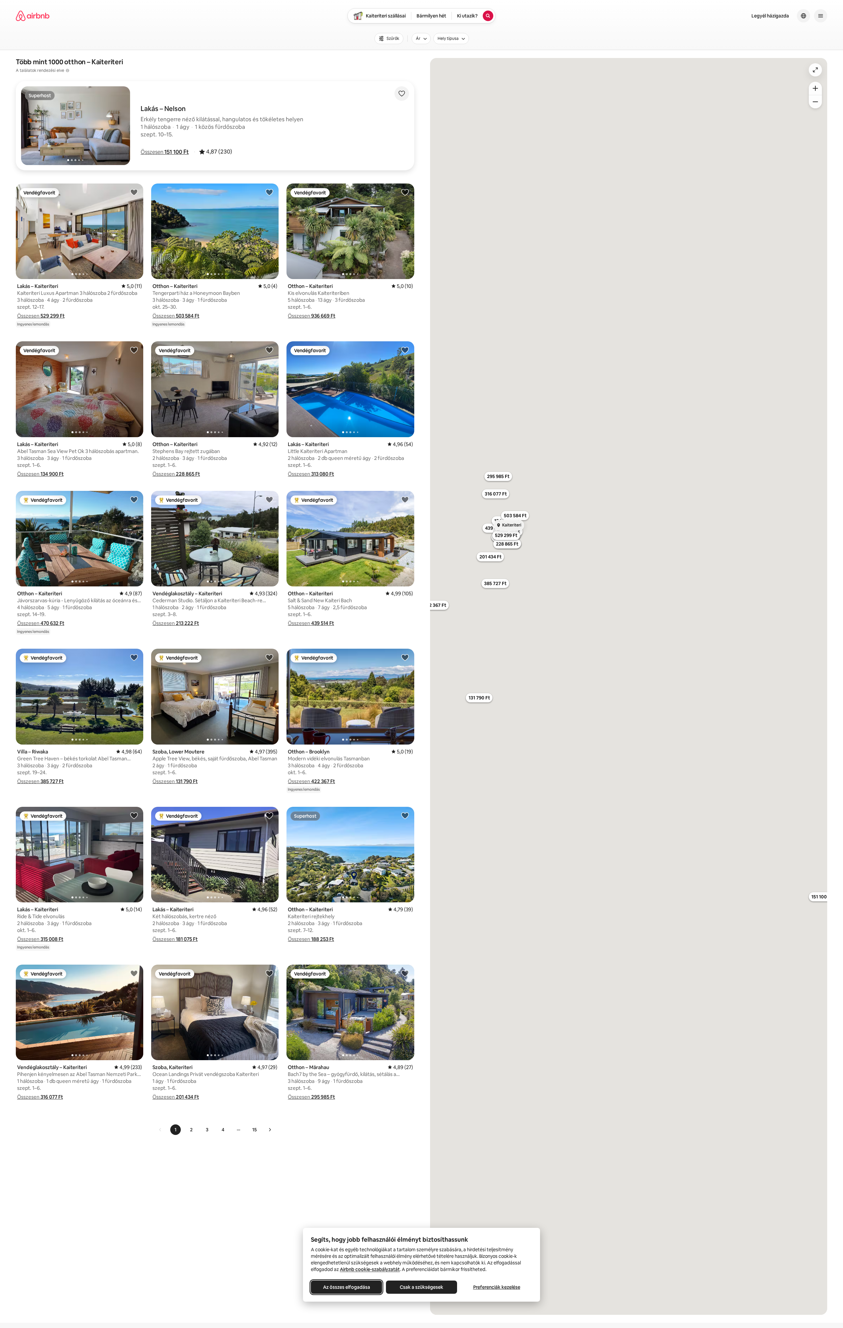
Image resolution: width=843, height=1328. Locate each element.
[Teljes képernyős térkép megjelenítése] (815, 69)
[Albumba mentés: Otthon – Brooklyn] (405, 657)
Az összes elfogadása (346, 1287)
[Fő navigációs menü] (820, 15)
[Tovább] (270, 1129)
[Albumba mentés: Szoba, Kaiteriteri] (269, 973)
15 (254, 1130)
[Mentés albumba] (401, 93)
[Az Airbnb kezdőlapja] (32, 16)
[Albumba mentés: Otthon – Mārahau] (405, 973)
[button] (165, 151)
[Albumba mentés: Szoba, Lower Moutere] (269, 657)
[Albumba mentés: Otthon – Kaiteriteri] (269, 192)
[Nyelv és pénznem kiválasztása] (803, 15)
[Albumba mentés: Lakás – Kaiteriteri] (134, 192)
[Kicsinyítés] (815, 101)
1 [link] (176, 1130)
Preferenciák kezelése (496, 1287)
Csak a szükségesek (421, 1287)
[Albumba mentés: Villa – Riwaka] (134, 657)
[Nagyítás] (815, 88)
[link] (160, 1129)
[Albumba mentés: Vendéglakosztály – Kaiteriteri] (269, 499)
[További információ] (67, 70)
